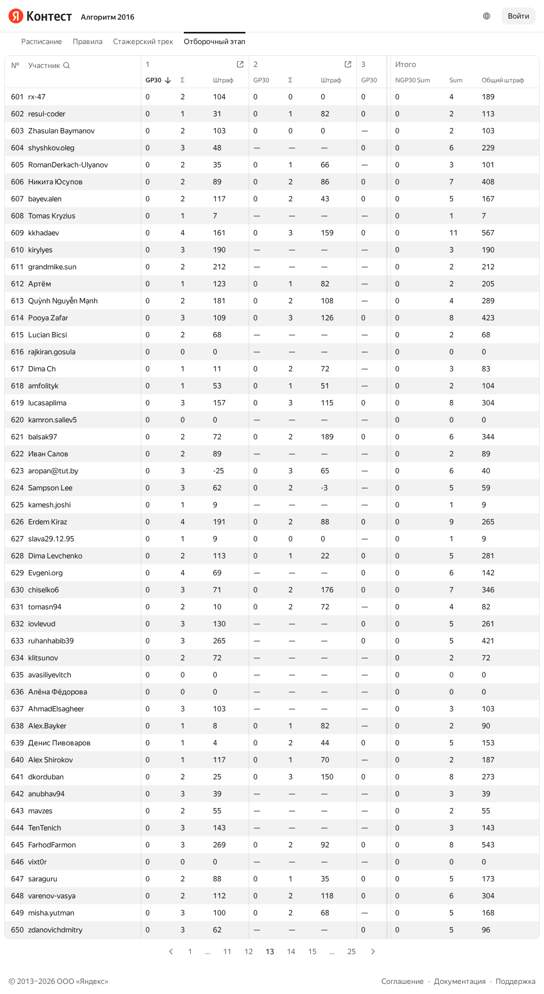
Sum (456, 80)
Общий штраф (503, 80)
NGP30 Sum (412, 80)
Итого (405, 64)
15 (312, 951)
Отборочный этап (214, 41)
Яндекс (92, 981)
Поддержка (516, 981)
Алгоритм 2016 (107, 17)
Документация (460, 981)
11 (227, 951)
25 (351, 951)
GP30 (154, 80)
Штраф (223, 80)
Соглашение (402, 981)
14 (291, 951)
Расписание (41, 41)
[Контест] (40, 16)
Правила (88, 41)
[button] (49, 65)
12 (248, 951)
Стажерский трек (143, 41)
